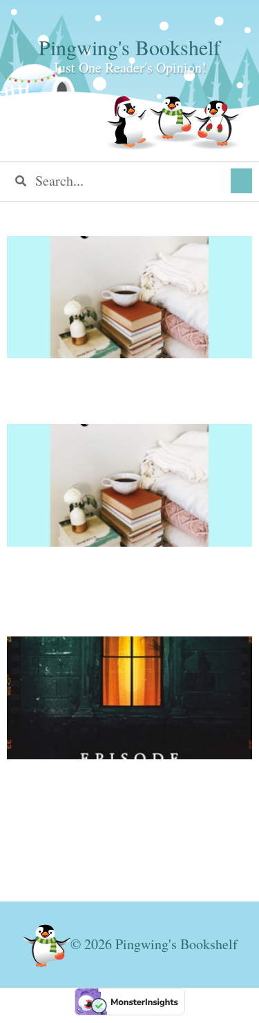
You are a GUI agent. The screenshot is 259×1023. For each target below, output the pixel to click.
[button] (241, 180)
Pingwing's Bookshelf (129, 47)
